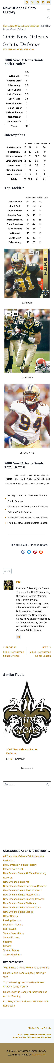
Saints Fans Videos (13, 933)
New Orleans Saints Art (16, 881)
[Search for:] (27, 784)
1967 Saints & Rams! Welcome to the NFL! (26, 967)
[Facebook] (26, 2)
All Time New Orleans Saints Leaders (23, 856)
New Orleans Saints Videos (18, 911)
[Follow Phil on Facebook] (18, 637)
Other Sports (10, 916)
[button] (23, 552)
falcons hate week (13, 869)
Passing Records (12, 920)
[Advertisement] (27, 818)
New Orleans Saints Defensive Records (24, 886)
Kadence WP (39, 1054)
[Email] (48, 2)
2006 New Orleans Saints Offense (13, 651)
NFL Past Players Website (39, 1028)
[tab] (22, 768)
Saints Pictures (11, 937)
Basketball (9, 860)
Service (7, 946)
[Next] (47, 723)
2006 (7, 571)
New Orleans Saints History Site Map (34, 1035)
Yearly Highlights (12, 954)
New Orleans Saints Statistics (18, 49)
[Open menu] (48, 10)
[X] (32, 2)
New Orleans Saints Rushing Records (23, 899)
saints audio (9, 928)
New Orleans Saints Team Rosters (22, 907)
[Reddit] (43, 2)
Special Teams (11, 950)
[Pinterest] (37, 2)
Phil (18, 582)
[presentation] (27, 712)
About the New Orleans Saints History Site (32, 1037)
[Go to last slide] (7, 723)
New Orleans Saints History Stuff (21, 894)
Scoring (7, 941)
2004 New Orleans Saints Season (40, 651)
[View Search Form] (48, 17)
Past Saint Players (13, 924)
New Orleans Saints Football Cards (22, 890)
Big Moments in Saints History (20, 864)
